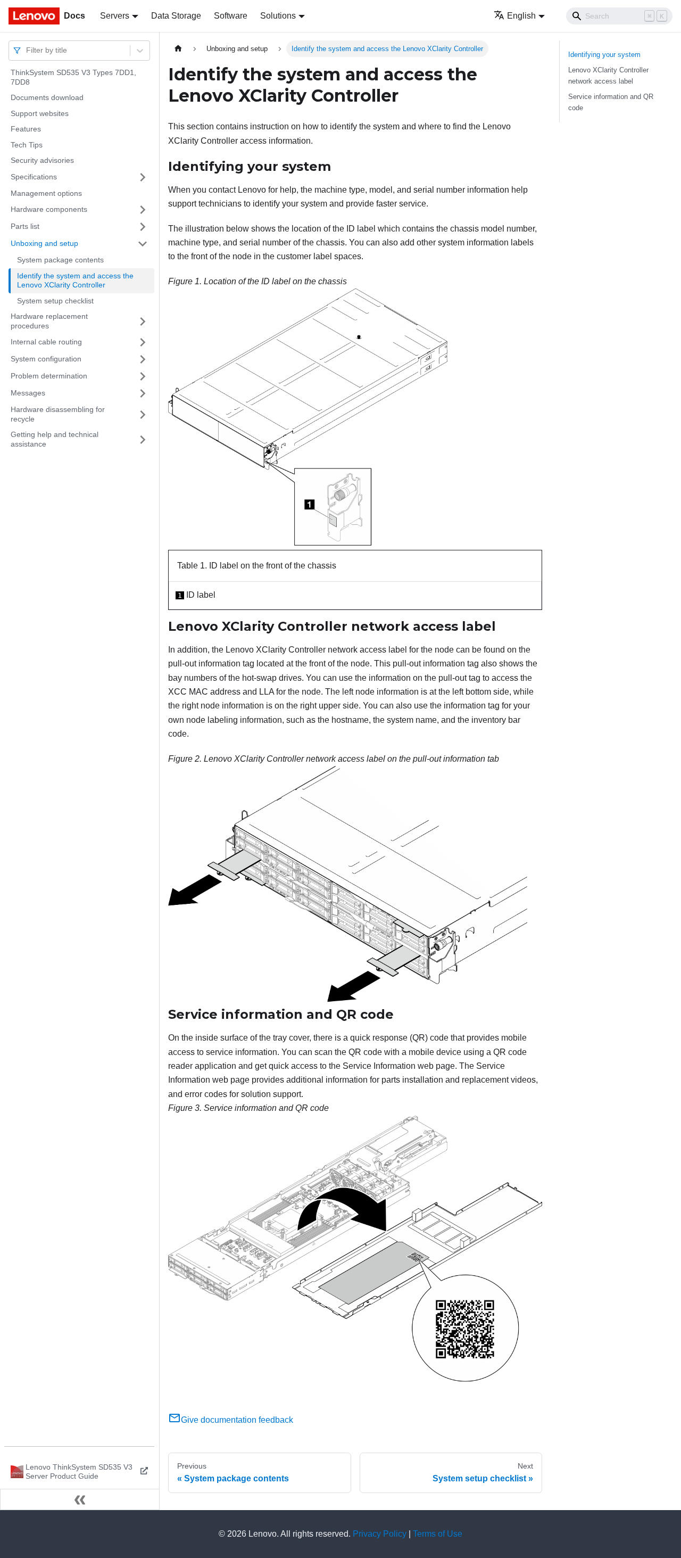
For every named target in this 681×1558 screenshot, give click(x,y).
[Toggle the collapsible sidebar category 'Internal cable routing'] (142, 342)
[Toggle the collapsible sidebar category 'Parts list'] (142, 226)
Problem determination (49, 376)
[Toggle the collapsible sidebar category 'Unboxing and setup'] (142, 243)
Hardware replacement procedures (49, 321)
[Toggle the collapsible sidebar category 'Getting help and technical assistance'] (142, 439)
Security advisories (42, 160)
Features (26, 129)
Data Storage (176, 15)
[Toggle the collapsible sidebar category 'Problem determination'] (142, 376)
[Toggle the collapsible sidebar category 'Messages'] (142, 393)
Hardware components (49, 209)
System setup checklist (55, 300)
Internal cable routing (46, 341)
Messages (28, 393)
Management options (46, 193)
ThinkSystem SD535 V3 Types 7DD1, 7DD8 (73, 77)
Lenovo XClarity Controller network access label (608, 75)
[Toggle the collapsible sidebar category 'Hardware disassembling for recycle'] (142, 414)
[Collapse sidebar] (80, 1499)
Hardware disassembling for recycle (58, 414)
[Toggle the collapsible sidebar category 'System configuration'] (142, 359)
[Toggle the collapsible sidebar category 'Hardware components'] (142, 209)
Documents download (47, 97)
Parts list (25, 226)
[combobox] (27, 50)
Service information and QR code (610, 102)
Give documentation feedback (237, 1419)
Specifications (34, 176)
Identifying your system (604, 55)
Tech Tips (27, 145)
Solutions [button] (278, 15)
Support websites (40, 113)
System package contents (60, 259)
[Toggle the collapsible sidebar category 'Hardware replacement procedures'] (142, 321)
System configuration (46, 359)
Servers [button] (114, 15)
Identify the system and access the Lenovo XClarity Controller (75, 280)
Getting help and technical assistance (54, 439)
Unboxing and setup (44, 243)
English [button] (521, 15)
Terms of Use (437, 1533)
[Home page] (178, 48)
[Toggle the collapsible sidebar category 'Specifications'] (142, 177)
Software (230, 15)
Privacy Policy (379, 1533)
